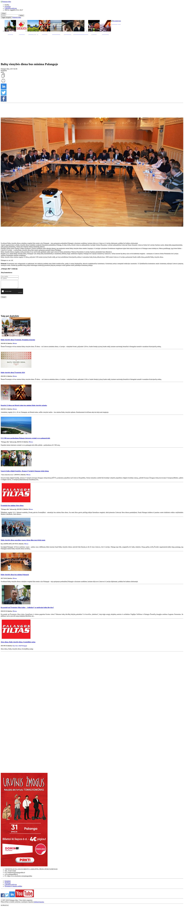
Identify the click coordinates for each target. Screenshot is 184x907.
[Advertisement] (92, 48)
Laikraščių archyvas (11, 8)
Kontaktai (8, 6)
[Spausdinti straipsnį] (3, 82)
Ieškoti (21, 15)
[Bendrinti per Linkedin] (4, 89)
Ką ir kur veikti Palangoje (20, 645)
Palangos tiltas (16, 17)
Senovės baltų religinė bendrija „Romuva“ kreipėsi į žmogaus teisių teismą (25, 471)
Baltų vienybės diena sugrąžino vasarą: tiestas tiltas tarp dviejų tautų (23, 540)
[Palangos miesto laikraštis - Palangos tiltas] (6, 1)
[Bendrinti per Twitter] (4, 95)
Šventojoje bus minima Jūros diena (12, 505)
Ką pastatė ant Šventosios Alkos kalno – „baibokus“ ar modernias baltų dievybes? (27, 607)
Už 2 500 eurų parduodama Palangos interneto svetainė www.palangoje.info (25, 438)
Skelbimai (8, 883)
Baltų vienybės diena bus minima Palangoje (15, 574)
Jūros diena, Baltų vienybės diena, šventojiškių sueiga (18, 642)
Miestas (15, 343)
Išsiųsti (4, 297)
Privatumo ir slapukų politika (13, 886)
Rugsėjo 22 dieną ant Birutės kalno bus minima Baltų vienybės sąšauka (24, 405)
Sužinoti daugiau (39, 902)
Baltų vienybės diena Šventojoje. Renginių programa (18, 340)
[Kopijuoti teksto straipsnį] (3, 77)
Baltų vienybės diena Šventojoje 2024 (13, 372)
